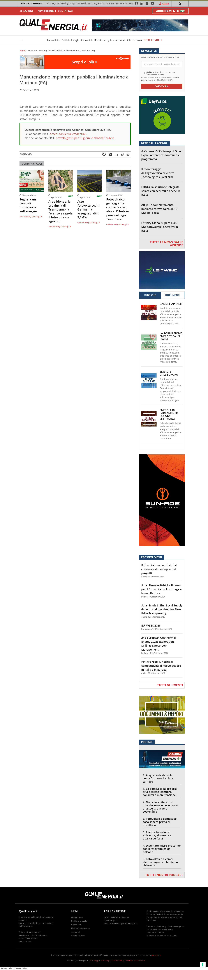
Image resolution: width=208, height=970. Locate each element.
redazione (156, 955)
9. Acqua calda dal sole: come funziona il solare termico (158, 778)
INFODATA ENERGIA (31, 3)
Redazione (26, 11)
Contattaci (65, 11)
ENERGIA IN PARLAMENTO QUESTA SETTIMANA (169, 414)
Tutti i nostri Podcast (164, 875)
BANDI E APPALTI (171, 303)
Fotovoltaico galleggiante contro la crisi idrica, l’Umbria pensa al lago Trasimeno (117, 209)
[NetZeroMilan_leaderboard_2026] (140, 25)
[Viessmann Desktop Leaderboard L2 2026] (75, 62)
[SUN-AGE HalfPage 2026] (162, 499)
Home (22, 51)
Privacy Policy (6, 968)
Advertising (46, 11)
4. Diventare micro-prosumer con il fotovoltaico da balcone (162, 849)
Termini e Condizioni (135, 960)
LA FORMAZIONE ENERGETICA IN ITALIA (171, 336)
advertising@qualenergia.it (124, 923)
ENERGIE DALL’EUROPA (169, 373)
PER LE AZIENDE (115, 911)
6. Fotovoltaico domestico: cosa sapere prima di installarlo (160, 822)
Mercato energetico (104, 40)
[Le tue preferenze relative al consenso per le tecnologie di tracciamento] (203, 965)
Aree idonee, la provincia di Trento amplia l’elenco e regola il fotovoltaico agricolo (60, 211)
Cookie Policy (118, 960)
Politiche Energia (70, 40)
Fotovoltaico (53, 40)
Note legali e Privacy (99, 960)
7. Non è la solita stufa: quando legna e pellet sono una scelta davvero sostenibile (160, 806)
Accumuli (120, 40)
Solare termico (134, 40)
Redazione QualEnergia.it (30, 216)
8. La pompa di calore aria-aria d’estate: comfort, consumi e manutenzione (160, 792)
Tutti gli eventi (170, 685)
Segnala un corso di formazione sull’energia (28, 205)
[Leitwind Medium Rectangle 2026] (162, 269)
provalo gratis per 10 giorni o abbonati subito (85, 138)
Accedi (165, 3)
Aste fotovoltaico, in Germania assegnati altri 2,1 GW (88, 209)
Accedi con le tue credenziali (68, 134)
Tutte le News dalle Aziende (166, 243)
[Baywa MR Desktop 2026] (162, 114)
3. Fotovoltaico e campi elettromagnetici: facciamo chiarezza (160, 862)
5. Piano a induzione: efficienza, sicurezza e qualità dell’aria (157, 835)
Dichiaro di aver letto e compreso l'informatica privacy (160, 73)
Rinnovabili (86, 40)
